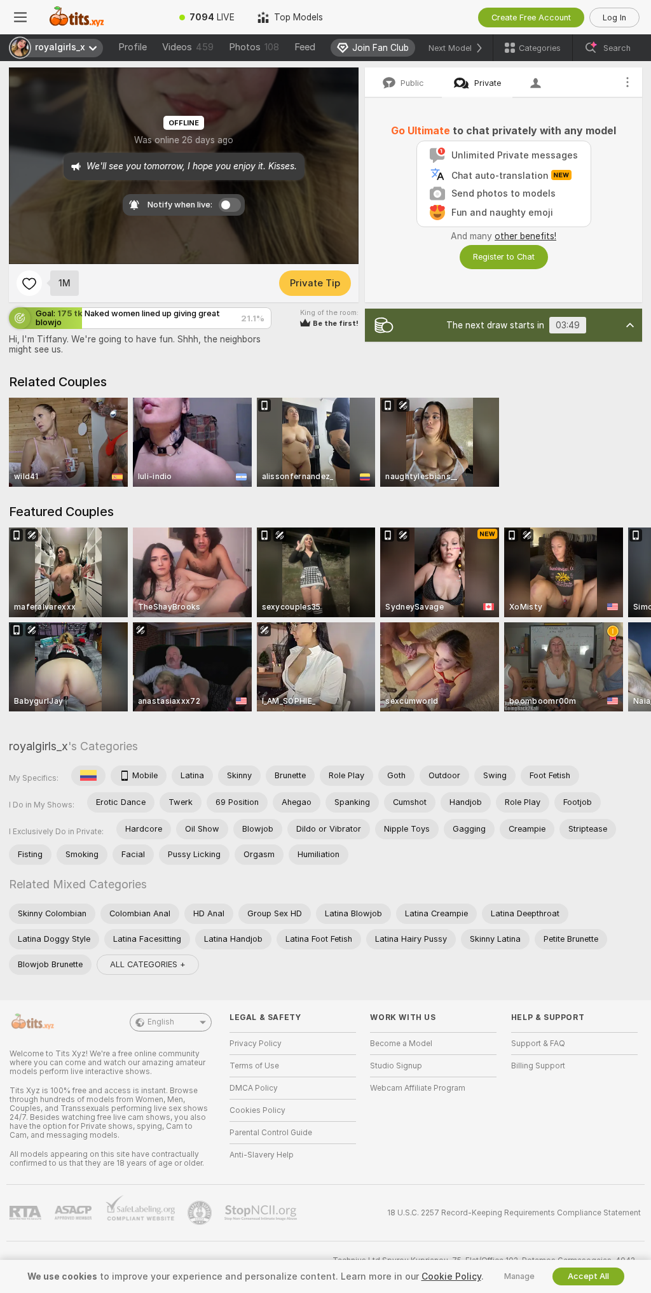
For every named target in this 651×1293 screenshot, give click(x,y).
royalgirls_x (38, 746)
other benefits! (525, 236)
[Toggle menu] (20, 17)
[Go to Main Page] (104, 17)
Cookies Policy (257, 1110)
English (160, 1021)
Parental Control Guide (271, 1132)
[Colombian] (88, 775)
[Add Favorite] (29, 283)
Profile (132, 47)
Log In (614, 17)
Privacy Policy (256, 1043)
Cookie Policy (451, 1276)
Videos (188, 47)
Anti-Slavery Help (262, 1154)
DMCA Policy (254, 1088)
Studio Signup (396, 1065)
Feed (304, 47)
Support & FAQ (538, 1043)
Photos (254, 47)
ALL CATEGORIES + (148, 964)
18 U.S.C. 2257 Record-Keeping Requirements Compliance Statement (514, 1212)
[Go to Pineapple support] (201, 1213)
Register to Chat (504, 257)
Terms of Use (254, 1065)
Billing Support (538, 1065)
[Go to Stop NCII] (261, 1212)
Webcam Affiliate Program (417, 1088)
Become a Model (401, 1043)
